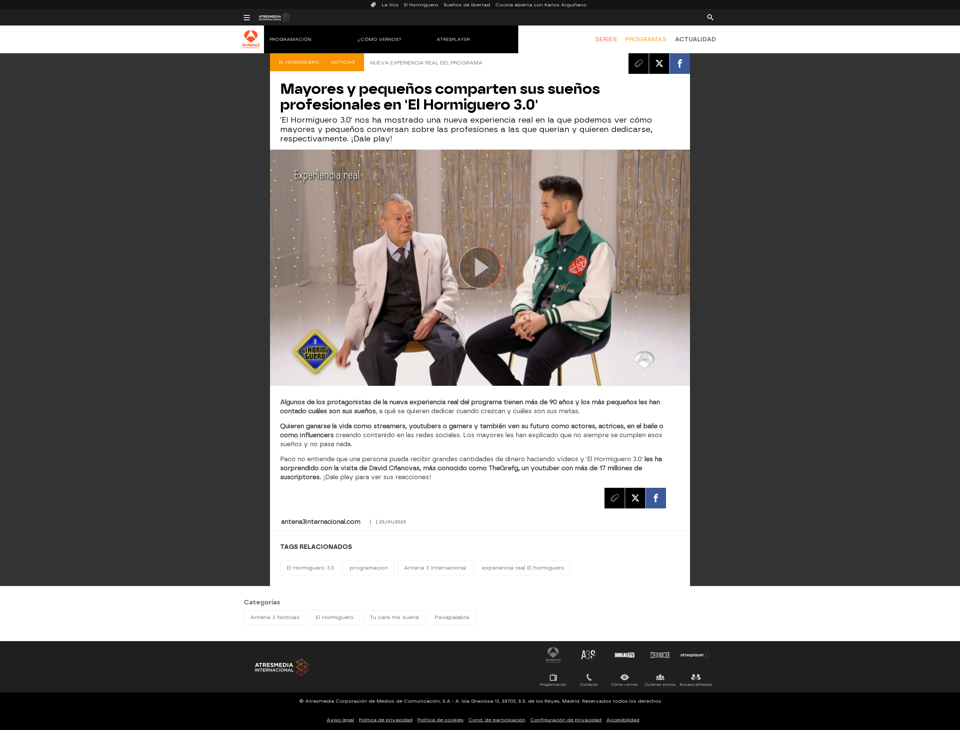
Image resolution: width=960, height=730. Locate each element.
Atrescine (660, 655)
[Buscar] (710, 16)
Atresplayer (453, 39)
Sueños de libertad (467, 4)
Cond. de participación (496, 720)
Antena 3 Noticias (275, 617)
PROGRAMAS (645, 39)
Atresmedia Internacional (281, 667)
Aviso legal (340, 720)
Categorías (262, 602)
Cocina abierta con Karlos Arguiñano (540, 4)
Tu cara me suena (394, 617)
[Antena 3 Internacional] (251, 44)
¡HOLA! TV (624, 655)
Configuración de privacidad (566, 720)
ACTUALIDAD (695, 39)
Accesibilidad (622, 720)
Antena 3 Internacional (435, 568)
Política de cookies (440, 720)
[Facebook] (680, 63)
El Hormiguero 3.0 (310, 568)
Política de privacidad (385, 720)
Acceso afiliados (696, 684)
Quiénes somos (660, 684)
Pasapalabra (452, 617)
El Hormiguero (421, 4)
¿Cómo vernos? (379, 39)
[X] (659, 63)
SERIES (606, 39)
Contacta (589, 684)
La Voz (390, 4)
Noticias (343, 62)
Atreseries (589, 655)
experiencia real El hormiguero (523, 568)
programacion (369, 568)
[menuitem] (606, 39)
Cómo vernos (624, 684)
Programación (290, 39)
